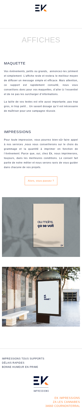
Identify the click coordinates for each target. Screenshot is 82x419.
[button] (41, 21)
